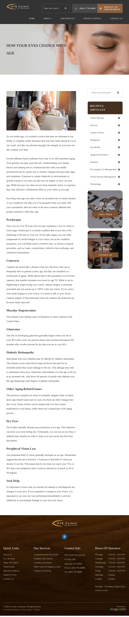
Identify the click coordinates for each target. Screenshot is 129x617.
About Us (7, 555)
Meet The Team (10, 563)
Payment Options (11, 571)
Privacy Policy (27, 610)
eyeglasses (95, 140)
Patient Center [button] (92, 18)
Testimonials (8, 567)
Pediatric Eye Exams (43, 559)
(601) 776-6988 (88, 8)
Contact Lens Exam (43, 563)
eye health (95, 147)
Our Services (68, 18)
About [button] (47, 18)
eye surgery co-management (103, 169)
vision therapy (97, 118)
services (94, 125)
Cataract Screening (42, 571)
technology (95, 184)
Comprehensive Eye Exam (46, 555)
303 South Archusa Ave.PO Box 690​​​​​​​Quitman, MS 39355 (75, 559)
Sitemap (36, 610)
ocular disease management (103, 177)
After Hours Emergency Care (47, 567)
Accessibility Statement (11, 610)
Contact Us (116, 18)
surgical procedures (99, 155)
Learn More (105, 214)
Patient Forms (9, 575)
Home (32, 18)
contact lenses (97, 132)
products (94, 162)
